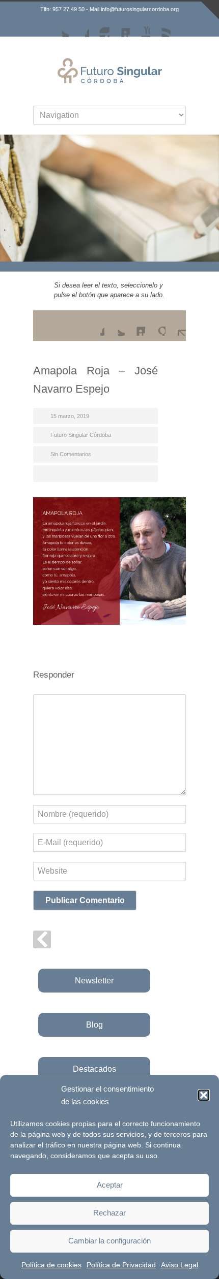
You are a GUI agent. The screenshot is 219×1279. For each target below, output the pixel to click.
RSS (160, 27)
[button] (204, 1095)
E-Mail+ (176, 325)
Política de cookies (51, 1265)
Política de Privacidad (121, 1265)
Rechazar (109, 1212)
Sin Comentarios (70, 454)
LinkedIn (120, 27)
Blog (94, 1024)
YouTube (140, 27)
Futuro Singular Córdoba (80, 435)
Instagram (99, 27)
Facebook (79, 27)
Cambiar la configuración (109, 1240)
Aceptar (110, 1184)
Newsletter (94, 980)
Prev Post (42, 939)
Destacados (94, 1069)
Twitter (58, 27)
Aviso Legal (179, 1265)
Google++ (155, 325)
